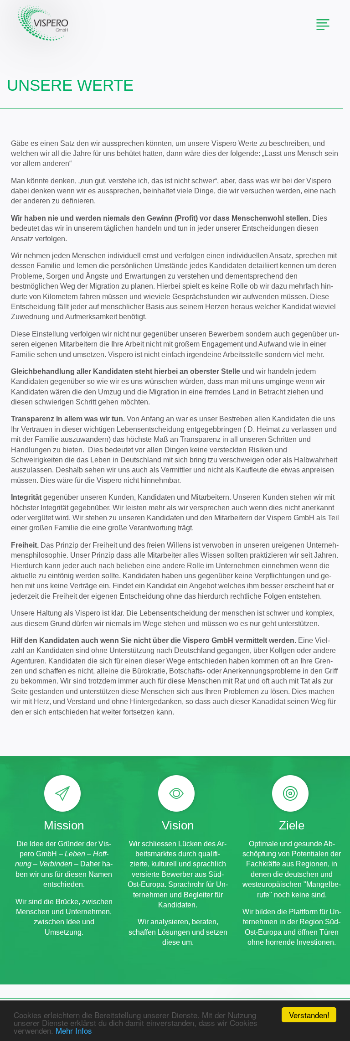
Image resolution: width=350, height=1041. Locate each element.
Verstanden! (309, 1014)
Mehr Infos (74, 1030)
